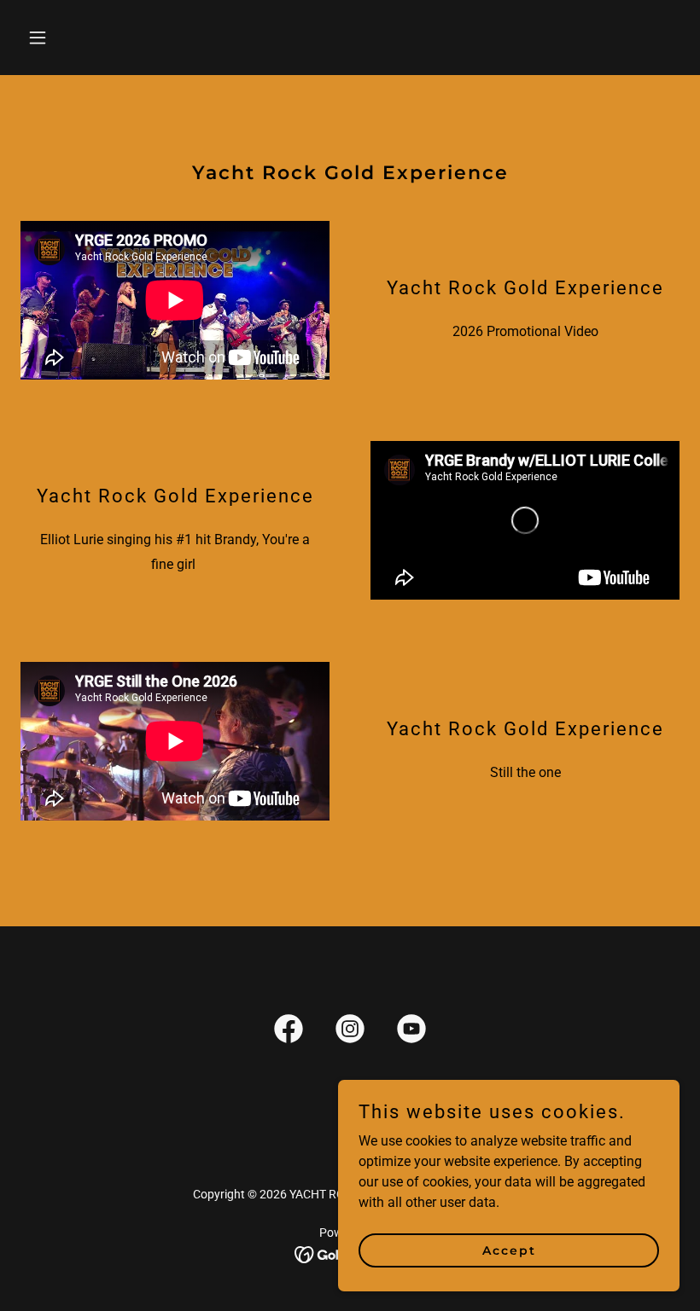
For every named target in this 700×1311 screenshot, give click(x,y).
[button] (70, 37)
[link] (288, 1032)
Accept (509, 1249)
